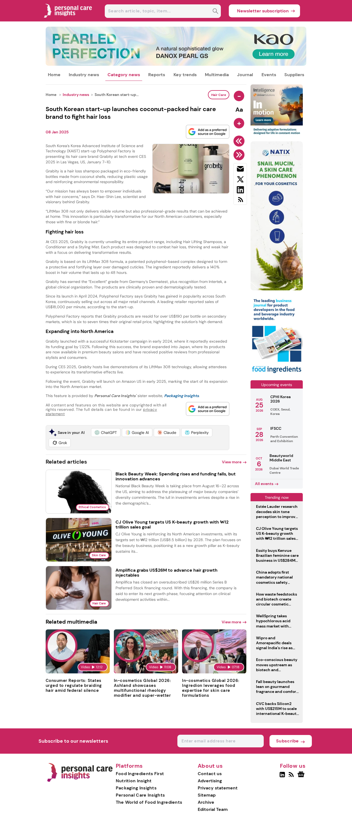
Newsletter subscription (263, 10)
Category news (124, 74)
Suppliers (294, 74)
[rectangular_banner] (277, 373)
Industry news (84, 74)
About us (210, 766)
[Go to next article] (239, 154)
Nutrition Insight (134, 780)
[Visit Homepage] (68, 20)
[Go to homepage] (79, 780)
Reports (156, 74)
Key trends (185, 74)
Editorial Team (213, 809)
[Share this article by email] (240, 170)
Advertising (210, 780)
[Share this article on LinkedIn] (240, 191)
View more (231, 462)
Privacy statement (218, 788)
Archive (206, 802)
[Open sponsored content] (176, 64)
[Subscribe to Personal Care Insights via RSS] (240, 201)
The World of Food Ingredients (149, 802)
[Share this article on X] (240, 180)
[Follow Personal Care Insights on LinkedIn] (282, 777)
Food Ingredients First (140, 773)
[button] (105, 432)
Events (269, 74)
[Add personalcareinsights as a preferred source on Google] (207, 132)
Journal (245, 74)
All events (264, 483)
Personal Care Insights (140, 795)
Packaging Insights (136, 788)
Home (54, 74)
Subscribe (287, 741)
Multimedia (217, 74)
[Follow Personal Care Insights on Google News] (301, 777)
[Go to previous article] (239, 141)
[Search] (215, 12)
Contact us (210, 773)
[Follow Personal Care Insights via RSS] (292, 777)
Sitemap (207, 795)
